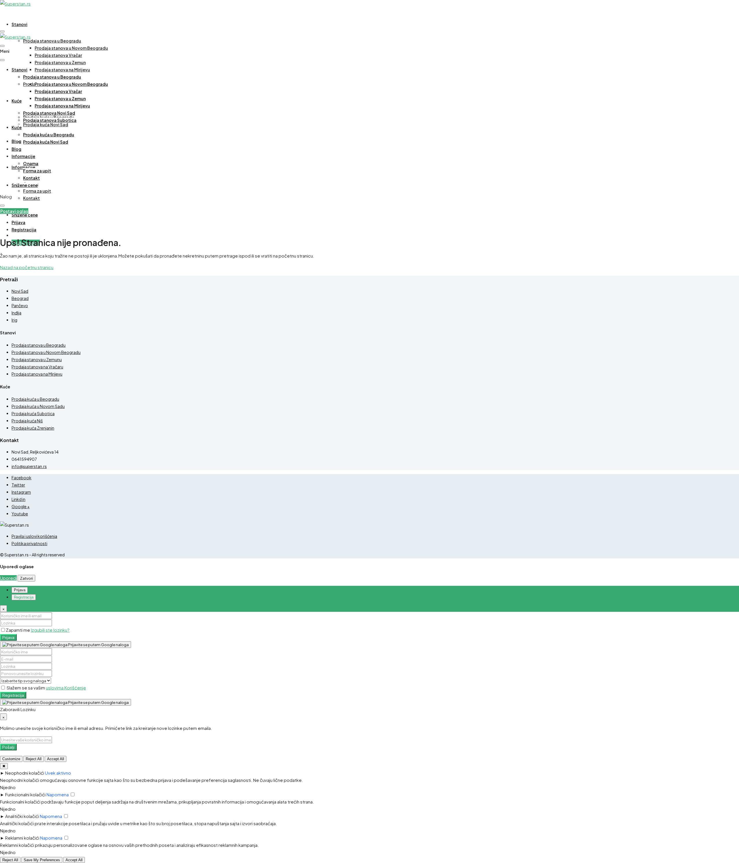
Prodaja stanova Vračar (58, 55)
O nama (30, 163)
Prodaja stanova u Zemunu (37, 359)
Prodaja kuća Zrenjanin (33, 427)
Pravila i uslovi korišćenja (34, 536)
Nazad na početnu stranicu (26, 267)
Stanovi (19, 24)
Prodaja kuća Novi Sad (45, 124)
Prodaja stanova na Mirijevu (62, 69)
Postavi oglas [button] (14, 211)
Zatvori (26, 578)
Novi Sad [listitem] (20, 291)
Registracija (13, 695)
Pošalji (8, 747)
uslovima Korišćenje (66, 687)
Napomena (57, 794)
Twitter (18, 484)
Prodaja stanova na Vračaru (37, 366)
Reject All (34, 759)
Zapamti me (18, 630)
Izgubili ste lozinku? (50, 630)
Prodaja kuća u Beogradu (48, 134)
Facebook (21, 477)
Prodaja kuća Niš (27, 420)
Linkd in (18, 499)
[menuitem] (18, 222)
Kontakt (31, 198)
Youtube (20, 513)
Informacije (23, 156)
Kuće (17, 100)
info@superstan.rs (29, 466)
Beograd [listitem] (20, 298)
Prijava (8, 637)
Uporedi (8, 578)
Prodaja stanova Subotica (49, 120)
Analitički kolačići (22, 816)
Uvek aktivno (58, 773)
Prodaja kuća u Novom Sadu (38, 406)
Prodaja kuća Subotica (33, 413)
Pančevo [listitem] (20, 305)
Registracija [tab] (23, 597)
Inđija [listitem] (16, 312)
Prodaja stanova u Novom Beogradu (71, 48)
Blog (16, 141)
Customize (11, 759)
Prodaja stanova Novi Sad (49, 112)
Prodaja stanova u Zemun (60, 62)
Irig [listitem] (14, 320)
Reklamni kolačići (22, 837)
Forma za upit (37, 190)
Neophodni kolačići (24, 773)
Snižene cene (25, 214)
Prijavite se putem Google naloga (98, 644)
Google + (21, 506)
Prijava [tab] (19, 590)
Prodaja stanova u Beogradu (52, 40)
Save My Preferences (42, 860)
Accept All (55, 759)
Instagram (21, 492)
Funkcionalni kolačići (25, 794)
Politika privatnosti (29, 543)
